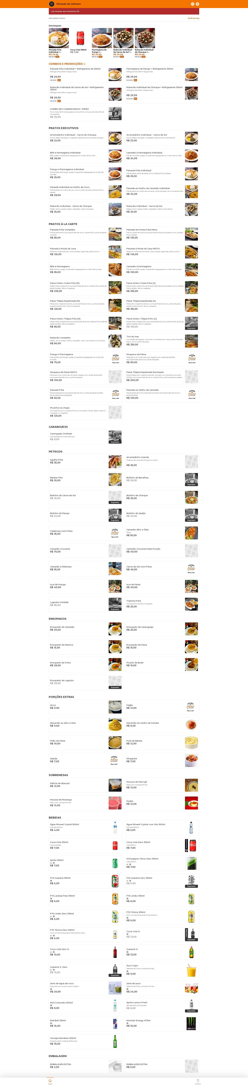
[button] (50, 1081)
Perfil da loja (193, 18)
